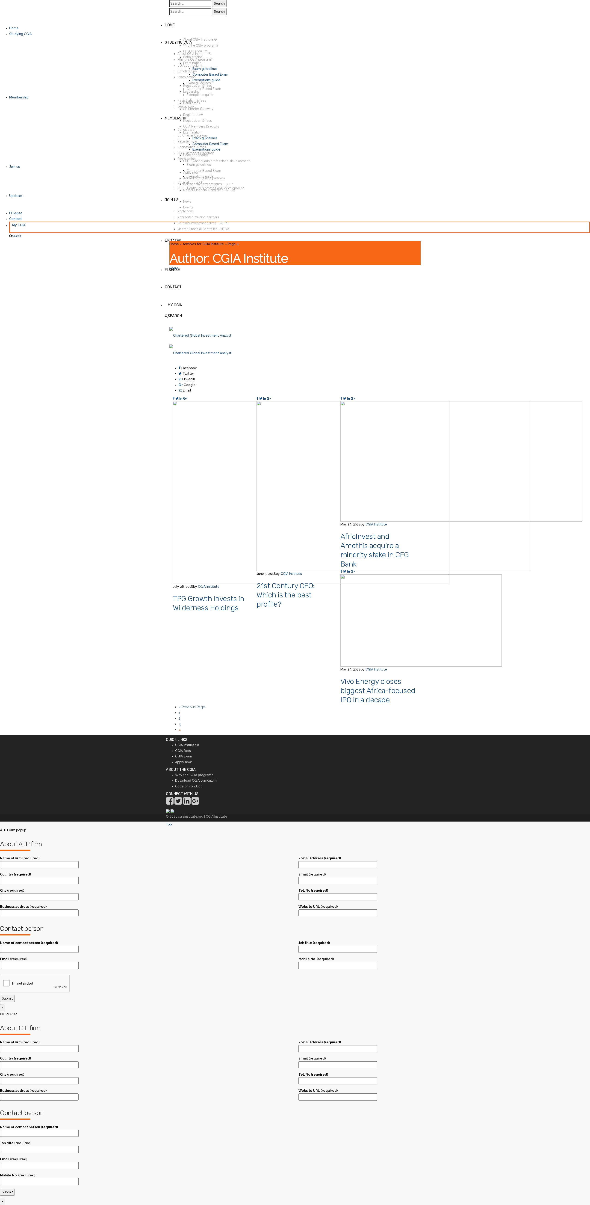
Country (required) (15, 874)
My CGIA (18, 225)
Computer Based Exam (210, 74)
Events (188, 207)
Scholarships (193, 57)
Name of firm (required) (19, 858)
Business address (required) (23, 906)
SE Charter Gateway (198, 109)
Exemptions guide (206, 80)
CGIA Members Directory (201, 126)
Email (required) (312, 874)
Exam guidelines (205, 69)
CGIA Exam (183, 756)
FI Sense (15, 213)
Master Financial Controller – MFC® (209, 190)
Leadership (191, 92)
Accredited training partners (204, 178)
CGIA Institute (208, 586)
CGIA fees (183, 751)
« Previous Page (192, 707)
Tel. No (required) (313, 890)
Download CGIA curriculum (196, 780)
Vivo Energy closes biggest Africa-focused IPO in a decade (377, 690)
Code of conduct (195, 155)
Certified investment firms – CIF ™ (208, 184)
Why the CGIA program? (200, 45)
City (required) (12, 890)
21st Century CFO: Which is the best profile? (286, 594)
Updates (16, 196)
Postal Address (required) (319, 858)
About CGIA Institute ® (200, 40)
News (187, 202)
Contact (15, 219)
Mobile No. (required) (316, 959)
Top (169, 824)
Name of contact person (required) (29, 943)
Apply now (190, 173)
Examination (192, 63)
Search (16, 235)
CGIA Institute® (187, 745)
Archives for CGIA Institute (203, 244)
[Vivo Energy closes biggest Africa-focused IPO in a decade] (421, 620)
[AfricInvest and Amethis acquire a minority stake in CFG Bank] (461, 461)
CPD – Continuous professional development (216, 161)
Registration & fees (197, 86)
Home (14, 28)
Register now (193, 115)
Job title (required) (314, 943)
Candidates (191, 103)
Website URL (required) (318, 906)
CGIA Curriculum (195, 51)
